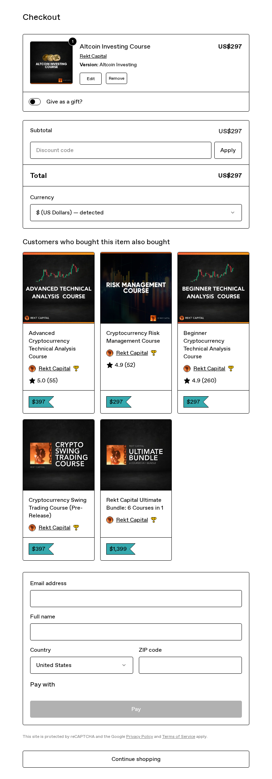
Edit (91, 78)
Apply (228, 150)
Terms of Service (178, 736)
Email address (48, 583)
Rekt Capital (93, 56)
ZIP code (150, 649)
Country (40, 649)
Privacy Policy (139, 736)
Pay (136, 709)
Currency (42, 197)
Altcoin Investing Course (115, 46)
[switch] (35, 101)
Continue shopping (136, 759)
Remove (116, 78)
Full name (42, 616)
